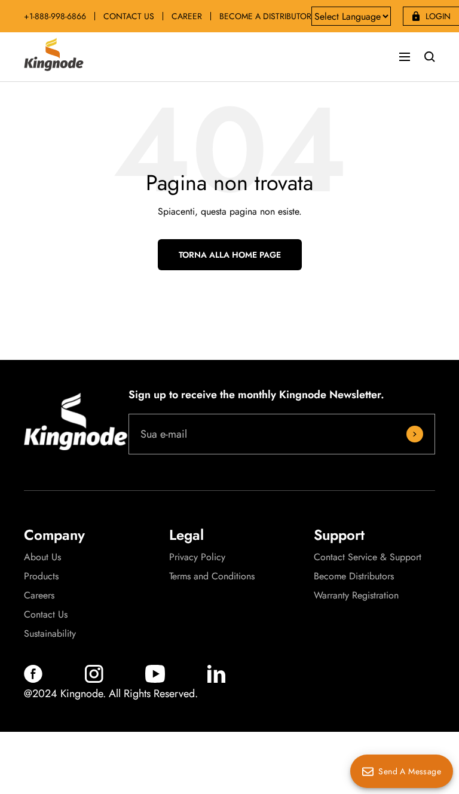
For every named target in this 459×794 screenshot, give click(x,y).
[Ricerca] (429, 56)
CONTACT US (128, 16)
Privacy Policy (197, 557)
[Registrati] (414, 434)
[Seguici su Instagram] (94, 679)
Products (41, 576)
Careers (39, 595)
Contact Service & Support (367, 557)
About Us (42, 557)
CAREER (187, 16)
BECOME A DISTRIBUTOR (265, 16)
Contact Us (46, 615)
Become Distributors (354, 576)
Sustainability (50, 634)
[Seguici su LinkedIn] (216, 679)
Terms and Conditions (212, 576)
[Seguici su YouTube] (155, 679)
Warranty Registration (356, 595)
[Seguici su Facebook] (33, 679)
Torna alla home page (230, 255)
